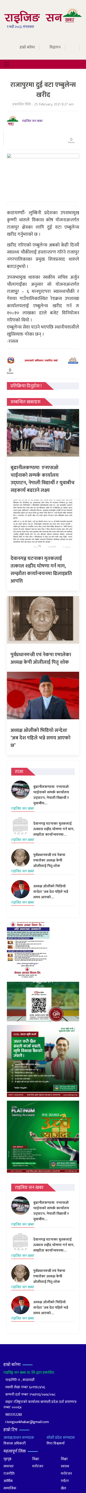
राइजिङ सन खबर (32, 120)
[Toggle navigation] (6, 64)
